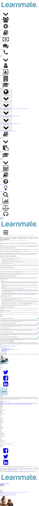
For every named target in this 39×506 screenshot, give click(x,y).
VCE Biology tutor (13, 334)
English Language (2, 413)
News (0, 423)
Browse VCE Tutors (4, 350)
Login (0, 218)
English (1, 412)
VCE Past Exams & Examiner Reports (6, 348)
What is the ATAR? (4, 351)
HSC (0, 415)
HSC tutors (4, 123)
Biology (1, 407)
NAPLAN (1, 422)
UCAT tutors (18, 123)
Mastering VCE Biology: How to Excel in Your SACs (8, 349)
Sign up (2, 218)
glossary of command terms (27, 303)
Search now (1, 355)
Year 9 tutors (17, 108)
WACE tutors (12, 123)
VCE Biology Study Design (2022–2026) (32, 246)
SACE (1, 430)
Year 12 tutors (27, 108)
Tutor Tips (1, 435)
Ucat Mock (4, 469)
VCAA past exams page (31, 293)
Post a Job (4, 485)
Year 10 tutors (20, 108)
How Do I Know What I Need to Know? (5, 403)
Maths (0, 420)
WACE (1, 438)
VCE (0, 437)
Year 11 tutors (23, 108)
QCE (0, 429)
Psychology (1, 428)
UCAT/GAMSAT (2, 436)
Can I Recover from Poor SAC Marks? (24, 403)
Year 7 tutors (11, 108)
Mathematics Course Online (10, 469)
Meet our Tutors (2, 421)
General (1, 414)
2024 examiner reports (20, 289)
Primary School (2, 427)
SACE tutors (15, 123)
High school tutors (7, 108)
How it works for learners (3, 493)
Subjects (11, 493)
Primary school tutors (2, 108)
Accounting (1, 405)
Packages (9, 493)
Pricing (7, 493)
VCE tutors (1, 123)
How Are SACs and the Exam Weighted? (15, 403)
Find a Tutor (1, 485)
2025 (15, 289)
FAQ (12, 493)
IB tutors (6, 123)
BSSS (0, 408)
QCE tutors (9, 123)
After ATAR (1, 406)
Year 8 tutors (14, 108)
